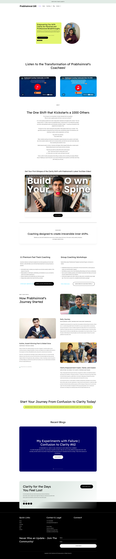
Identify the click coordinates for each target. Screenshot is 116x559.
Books (20, 526)
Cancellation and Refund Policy (52, 531)
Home (40, 6)
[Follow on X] (40, 40)
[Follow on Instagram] (39, 40)
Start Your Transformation (42, 37)
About (43, 6)
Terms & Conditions (50, 528)
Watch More (57, 215)
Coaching (21, 524)
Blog (54, 6)
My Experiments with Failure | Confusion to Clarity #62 (58, 442)
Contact (58, 6)
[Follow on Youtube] (37, 40)
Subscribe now (86, 486)
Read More (57, 457)
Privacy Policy (49, 526)
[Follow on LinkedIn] (41, 40)
